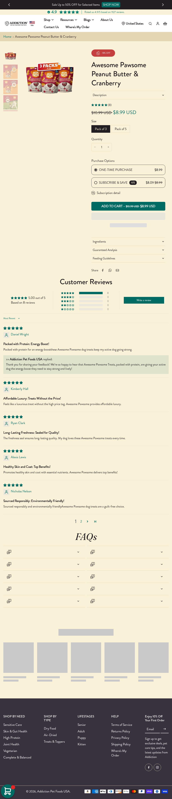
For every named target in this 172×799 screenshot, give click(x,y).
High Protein (11, 737)
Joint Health (11, 744)
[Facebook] (148, 767)
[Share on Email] (117, 270)
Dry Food (50, 728)
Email (150, 729)
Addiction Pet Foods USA (53, 791)
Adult (81, 731)
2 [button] (81, 521)
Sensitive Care (12, 724)
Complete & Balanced (17, 757)
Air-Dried (50, 735)
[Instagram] (157, 767)
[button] (128, 206)
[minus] (95, 147)
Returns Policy (120, 731)
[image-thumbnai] (10, 56)
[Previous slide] (9, 5)
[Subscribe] (165, 729)
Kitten (82, 744)
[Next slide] (163, 5)
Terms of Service (121, 724)
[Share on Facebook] (102, 270)
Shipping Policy (121, 744)
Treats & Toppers (54, 741)
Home (7, 36)
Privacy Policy (120, 737)
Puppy (82, 737)
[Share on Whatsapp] (110, 270)
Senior (82, 724)
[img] (13, 328)
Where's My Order (118, 753)
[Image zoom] (50, 80)
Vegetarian (10, 751)
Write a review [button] (144, 300)
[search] (150, 23)
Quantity (96, 139)
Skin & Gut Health (15, 731)
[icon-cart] (165, 23)
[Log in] (157, 23)
